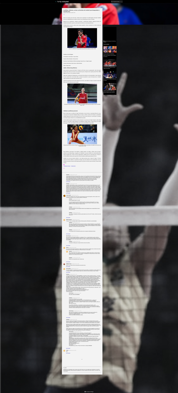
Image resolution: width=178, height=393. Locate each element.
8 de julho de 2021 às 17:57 (74, 268)
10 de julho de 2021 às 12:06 (77, 331)
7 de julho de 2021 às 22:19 (75, 219)
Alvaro (67, 247)
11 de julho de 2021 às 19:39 (76, 257)
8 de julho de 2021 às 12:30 (75, 251)
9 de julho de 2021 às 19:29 (73, 319)
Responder (68, 181)
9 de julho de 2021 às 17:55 (73, 274)
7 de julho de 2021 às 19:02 (73, 174)
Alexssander (68, 268)
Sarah (67, 350)
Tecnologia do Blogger (89, 391)
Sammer (70, 251)
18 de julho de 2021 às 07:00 (72, 350)
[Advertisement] (82, 382)
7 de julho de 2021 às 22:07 (74, 195)
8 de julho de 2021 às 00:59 (72, 247)
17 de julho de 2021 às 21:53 (76, 212)
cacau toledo (68, 195)
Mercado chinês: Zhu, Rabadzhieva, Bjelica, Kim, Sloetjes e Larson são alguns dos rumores (110, 55)
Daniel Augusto (69, 219)
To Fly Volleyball (63, 1)
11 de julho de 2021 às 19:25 (76, 241)
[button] (64, 14)
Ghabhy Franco (68, 263)
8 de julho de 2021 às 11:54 (76, 222)
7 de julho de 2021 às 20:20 (73, 183)
